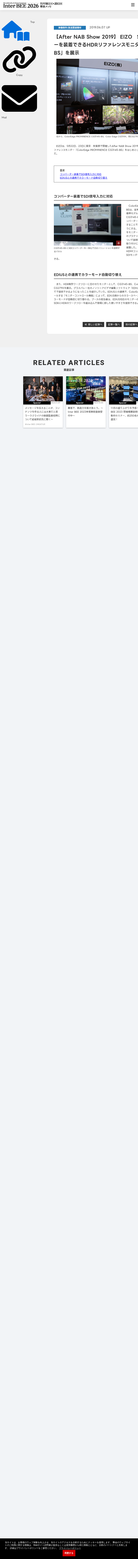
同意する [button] (69, 1553)
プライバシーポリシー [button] (70, 1548)
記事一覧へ (114, 324)
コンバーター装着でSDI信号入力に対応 (80, 174)
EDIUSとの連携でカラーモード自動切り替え (83, 178)
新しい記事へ (94, 324)
